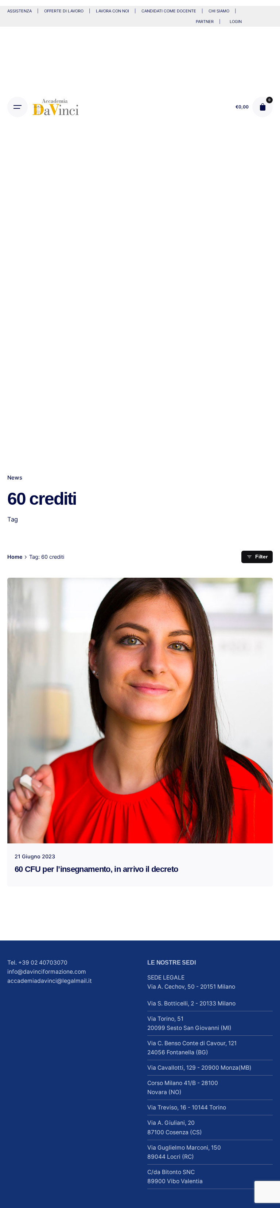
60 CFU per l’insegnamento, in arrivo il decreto (96, 869)
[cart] (262, 107)
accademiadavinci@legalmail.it (49, 980)
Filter (261, 556)
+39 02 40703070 (42, 962)
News (14, 477)
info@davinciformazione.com (46, 971)
